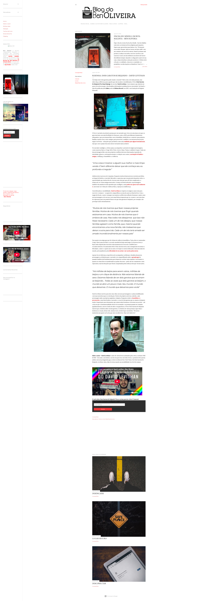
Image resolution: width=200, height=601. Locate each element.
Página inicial (85, 23)
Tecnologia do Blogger (112, 596)
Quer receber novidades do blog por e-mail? (107, 401)
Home (4, 21)
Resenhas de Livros (80, 83)
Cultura (77, 79)
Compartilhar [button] (117, 66)
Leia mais (144, 66)
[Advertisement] (111, 439)
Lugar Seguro (99, 538)
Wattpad (5, 28)
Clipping (120, 23)
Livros (76, 81)
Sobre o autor (7, 23)
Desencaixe (98, 493)
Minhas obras (6, 26)
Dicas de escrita (7, 33)
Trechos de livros (7, 31)
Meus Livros (113, 23)
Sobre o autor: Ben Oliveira (99, 23)
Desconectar (99, 583)
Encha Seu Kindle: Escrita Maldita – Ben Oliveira (127, 37)
